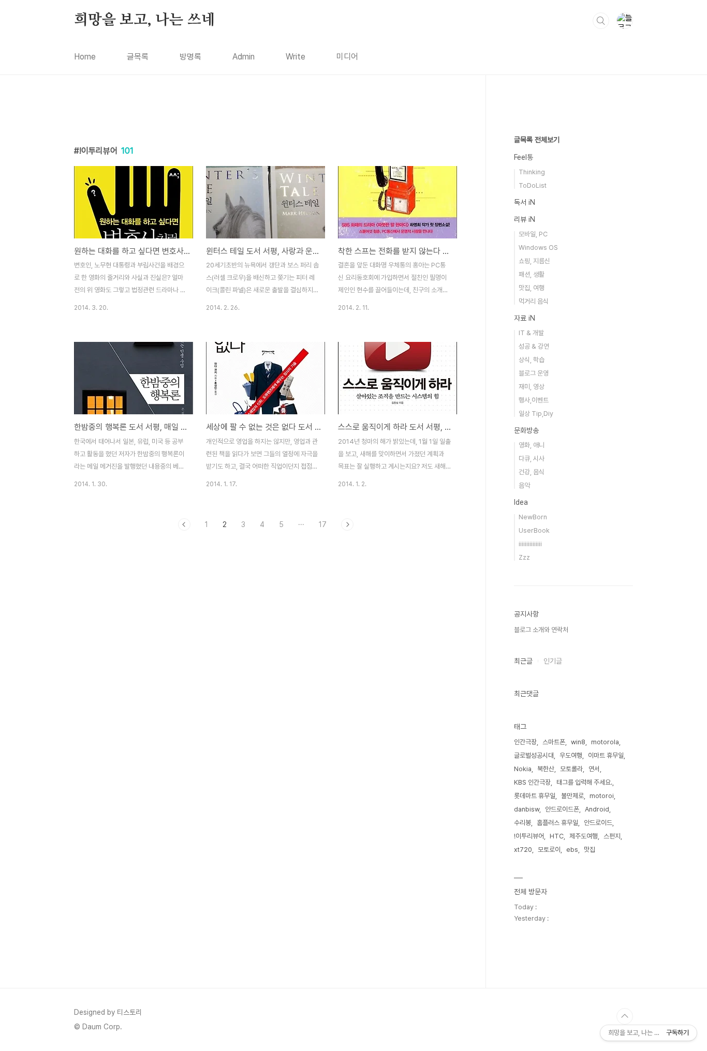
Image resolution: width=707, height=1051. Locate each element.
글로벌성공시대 (534, 755)
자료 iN (524, 318)
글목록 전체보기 (536, 140)
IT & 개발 (531, 333)
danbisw (526, 809)
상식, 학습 (531, 360)
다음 (347, 524)
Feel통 (523, 157)
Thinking (532, 172)
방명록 (190, 57)
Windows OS (538, 247)
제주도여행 (583, 836)
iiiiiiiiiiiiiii (530, 544)
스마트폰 (553, 742)
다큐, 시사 (531, 458)
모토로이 (549, 849)
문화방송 (526, 430)
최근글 (523, 661)
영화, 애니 (531, 445)
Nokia (523, 769)
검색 (601, 20)
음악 (524, 485)
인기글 (552, 661)
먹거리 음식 (534, 301)
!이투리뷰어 (529, 836)
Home (85, 57)
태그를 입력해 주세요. (584, 782)
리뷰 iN (524, 219)
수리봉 (522, 823)
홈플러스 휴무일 (557, 823)
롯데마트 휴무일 (534, 796)
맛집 (589, 849)
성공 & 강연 (534, 346)
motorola (605, 742)
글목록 (138, 57)
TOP (624, 1016)
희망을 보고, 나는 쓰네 (144, 20)
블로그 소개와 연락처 (541, 630)
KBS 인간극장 (532, 782)
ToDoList (533, 185)
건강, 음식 (531, 472)
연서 (594, 769)
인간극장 (525, 742)
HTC (557, 836)
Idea (521, 502)
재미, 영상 (531, 387)
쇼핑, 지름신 (534, 261)
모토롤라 (571, 769)
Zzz (524, 557)
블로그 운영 (534, 373)
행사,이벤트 (534, 400)
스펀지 (612, 836)
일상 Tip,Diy (536, 413)
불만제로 (572, 796)
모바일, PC (533, 234)
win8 (578, 742)
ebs (572, 849)
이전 (184, 524)
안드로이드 (598, 823)
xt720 (523, 849)
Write (295, 57)
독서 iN (524, 202)
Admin (243, 57)
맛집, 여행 (531, 288)
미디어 (347, 57)
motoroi (602, 796)
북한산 (545, 769)
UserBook (534, 530)
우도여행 (570, 755)
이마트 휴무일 (606, 755)
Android (597, 809)
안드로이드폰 (562, 809)
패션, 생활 (531, 274)
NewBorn (533, 517)
